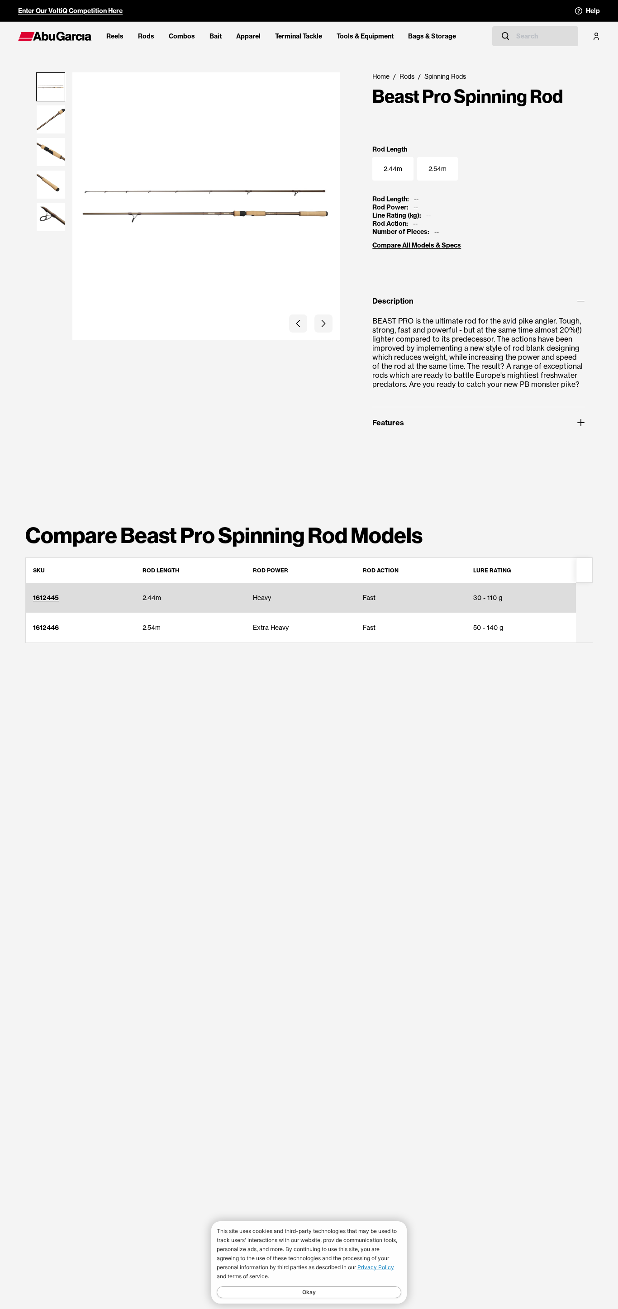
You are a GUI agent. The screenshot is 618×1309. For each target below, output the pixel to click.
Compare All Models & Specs (416, 245)
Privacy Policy (375, 1267)
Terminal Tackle (298, 36)
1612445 (46, 598)
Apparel (248, 36)
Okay (309, 1292)
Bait (215, 36)
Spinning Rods (445, 76)
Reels (115, 36)
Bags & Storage (432, 36)
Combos (182, 36)
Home (381, 76)
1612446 (46, 628)
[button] (298, 323)
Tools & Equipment (365, 36)
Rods (146, 36)
